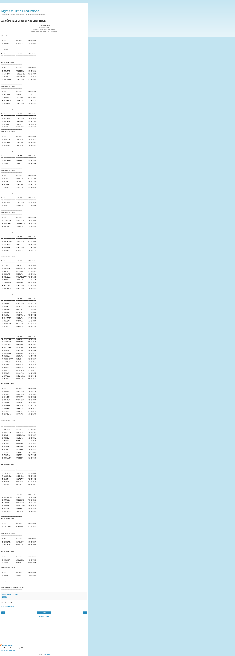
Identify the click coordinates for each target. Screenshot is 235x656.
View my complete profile (7, 650)
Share (4, 597)
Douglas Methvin (7, 645)
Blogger (47, 654)
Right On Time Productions (20, 11)
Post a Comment (7, 606)
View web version (44, 616)
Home (44, 612)
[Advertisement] (44, 5)
